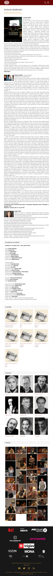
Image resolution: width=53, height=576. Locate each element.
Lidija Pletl (7, 394)
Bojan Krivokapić (38, 415)
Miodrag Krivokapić (9, 436)
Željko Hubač (8, 415)
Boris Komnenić (23, 394)
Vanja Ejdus (22, 436)
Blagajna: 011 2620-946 (31, 572)
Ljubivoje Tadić (23, 415)
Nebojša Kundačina (39, 394)
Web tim (26, 565)
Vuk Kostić (37, 436)
